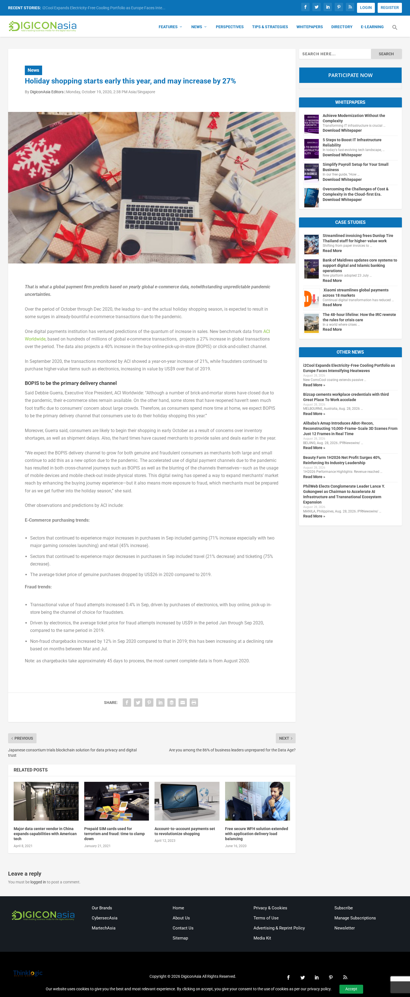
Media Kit (262, 938)
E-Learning (372, 27)
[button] (395, 31)
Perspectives (230, 27)
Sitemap (180, 938)
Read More (332, 250)
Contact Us (183, 928)
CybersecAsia (104, 918)
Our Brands (102, 907)
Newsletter (344, 928)
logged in (38, 882)
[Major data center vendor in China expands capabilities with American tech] (46, 801)
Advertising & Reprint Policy (279, 928)
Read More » (314, 385)
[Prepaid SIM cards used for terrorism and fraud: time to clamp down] (116, 801)
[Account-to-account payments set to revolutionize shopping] (187, 801)
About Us (181, 918)
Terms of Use (266, 918)
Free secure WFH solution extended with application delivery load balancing (256, 833)
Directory (342, 27)
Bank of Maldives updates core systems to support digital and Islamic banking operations (360, 265)
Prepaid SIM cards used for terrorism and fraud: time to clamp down (114, 833)
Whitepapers (309, 27)
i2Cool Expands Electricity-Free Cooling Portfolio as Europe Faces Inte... (103, 8)
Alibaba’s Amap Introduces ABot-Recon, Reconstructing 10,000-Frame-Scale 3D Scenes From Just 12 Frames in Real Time (350, 428)
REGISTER (390, 7)
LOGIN (366, 7)
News (196, 27)
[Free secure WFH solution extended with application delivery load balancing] (257, 801)
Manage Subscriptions (355, 918)
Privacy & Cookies (270, 907)
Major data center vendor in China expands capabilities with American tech (45, 833)
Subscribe (343, 907)
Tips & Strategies (270, 27)
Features (168, 27)
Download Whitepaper (342, 130)
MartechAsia (103, 928)
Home (178, 907)
